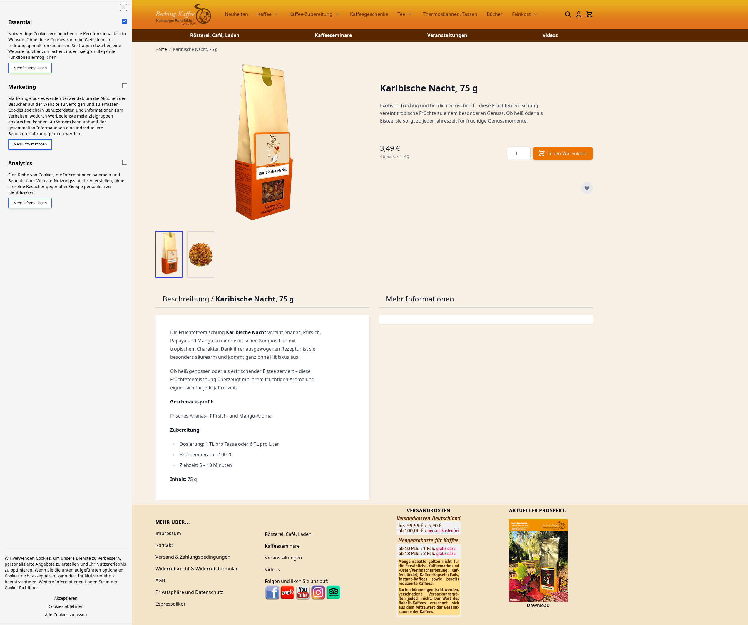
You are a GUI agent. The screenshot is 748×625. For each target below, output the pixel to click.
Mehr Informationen (30, 67)
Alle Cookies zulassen (66, 614)
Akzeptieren (66, 598)
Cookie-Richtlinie (21, 587)
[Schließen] (123, 7)
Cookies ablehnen (65, 606)
